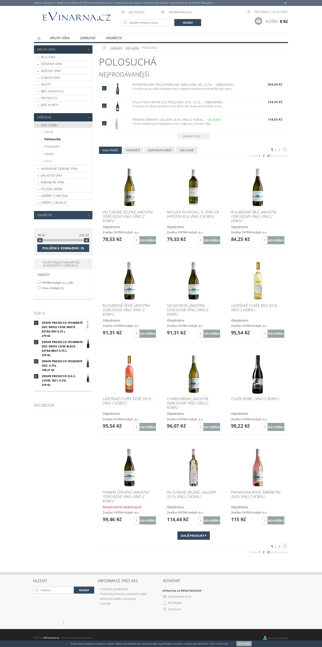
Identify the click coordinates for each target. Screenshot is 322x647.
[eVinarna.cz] (76, 18)
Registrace (280, 12)
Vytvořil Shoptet (278, 638)
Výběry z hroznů (54, 196)
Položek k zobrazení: (63, 248)
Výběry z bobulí (54, 202)
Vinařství (114, 38)
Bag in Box (49, 105)
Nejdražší (133, 150)
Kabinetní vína (52, 182)
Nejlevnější (110, 150)
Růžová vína (51, 71)
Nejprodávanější (160, 150)
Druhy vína (59, 38)
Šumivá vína (50, 78)
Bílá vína (48, 57)
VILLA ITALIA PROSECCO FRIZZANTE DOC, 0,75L (178, 102)
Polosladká (52, 146)
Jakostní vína (51, 175)
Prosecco (49, 98)
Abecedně (187, 150)
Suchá (48, 132)
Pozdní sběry (52, 189)
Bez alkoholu (52, 91)
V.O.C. (48, 161)
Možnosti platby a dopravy (118, 599)
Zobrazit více (191, 136)
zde (231, 644)
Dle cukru (49, 125)
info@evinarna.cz (179, 596)
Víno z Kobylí (52, 288)
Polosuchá (52, 139)
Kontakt (105, 603)
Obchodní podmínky (113, 589)
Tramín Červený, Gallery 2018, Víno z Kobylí (177, 120)
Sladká (49, 154)
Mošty (46, 84)
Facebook (174, 609)
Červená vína (51, 64)
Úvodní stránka (39, 38)
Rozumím (244, 644)
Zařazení (88, 38)
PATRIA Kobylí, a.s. (57, 282)
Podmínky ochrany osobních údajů (123, 594)
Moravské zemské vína (59, 169)
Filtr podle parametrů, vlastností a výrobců (61, 263)
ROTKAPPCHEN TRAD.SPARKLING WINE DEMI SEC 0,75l (183, 85)
